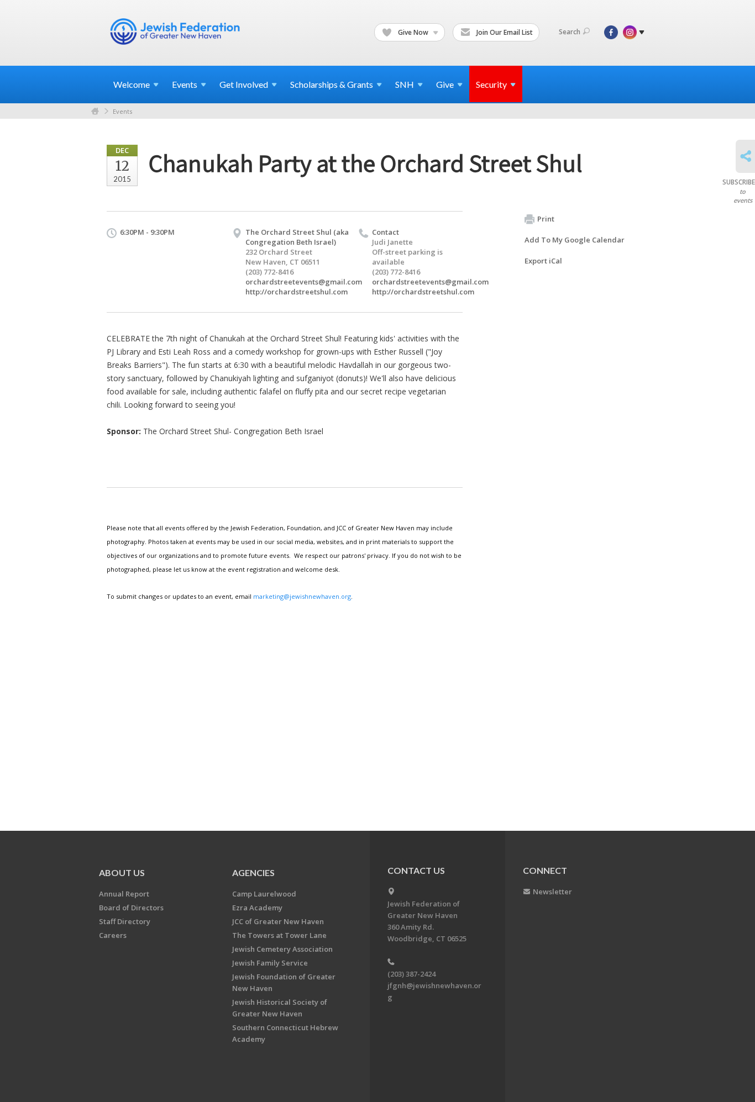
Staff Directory (124, 921)
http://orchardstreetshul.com (296, 292)
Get (243, 84)
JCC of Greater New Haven (278, 921)
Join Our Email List (504, 32)
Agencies (253, 872)
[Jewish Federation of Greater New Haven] (176, 31)
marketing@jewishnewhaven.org (302, 596)
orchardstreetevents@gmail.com (303, 282)
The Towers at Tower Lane (279, 935)
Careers (113, 935)
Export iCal (543, 261)
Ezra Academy (257, 908)
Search (569, 31)
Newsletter (552, 892)
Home (95, 111)
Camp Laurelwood (264, 894)
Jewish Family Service (270, 963)
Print (545, 219)
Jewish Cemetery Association (282, 949)
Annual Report (124, 894)
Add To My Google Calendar (575, 240)
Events (122, 111)
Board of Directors (131, 908)
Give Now (413, 32)
